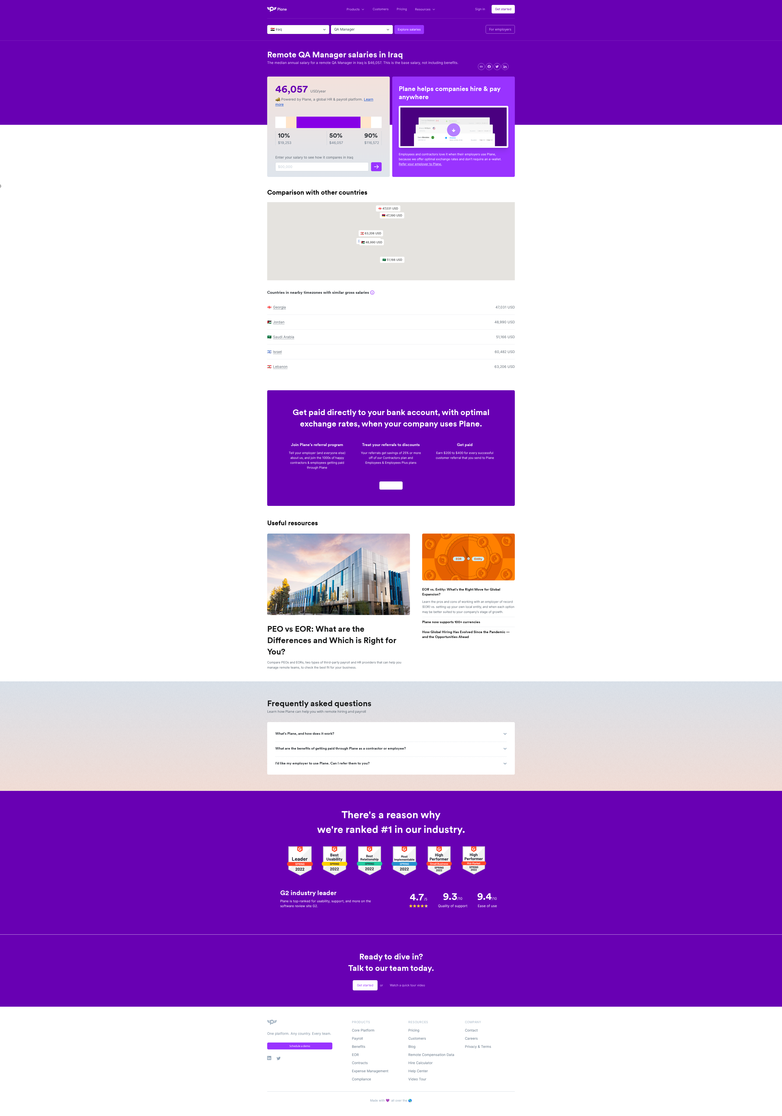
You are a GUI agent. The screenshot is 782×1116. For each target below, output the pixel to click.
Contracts (360, 1063)
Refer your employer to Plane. (420, 164)
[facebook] (489, 66)
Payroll (357, 1038)
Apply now (391, 485)
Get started (503, 9)
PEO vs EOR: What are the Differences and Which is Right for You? (331, 640)
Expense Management (370, 1071)
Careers (471, 1038)
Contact (471, 1030)
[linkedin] (505, 66)
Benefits (358, 1047)
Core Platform (363, 1030)
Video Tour (417, 1079)
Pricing (402, 9)
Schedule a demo (299, 1046)
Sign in (480, 9)
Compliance (361, 1079)
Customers (381, 9)
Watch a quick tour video (407, 985)
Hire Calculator (420, 1063)
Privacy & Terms (478, 1047)
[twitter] (497, 66)
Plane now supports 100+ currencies (451, 622)
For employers (500, 29)
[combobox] (270, 29)
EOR (355, 1055)
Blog (411, 1047)
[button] (394, 216)
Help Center (418, 1071)
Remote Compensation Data (431, 1055)
